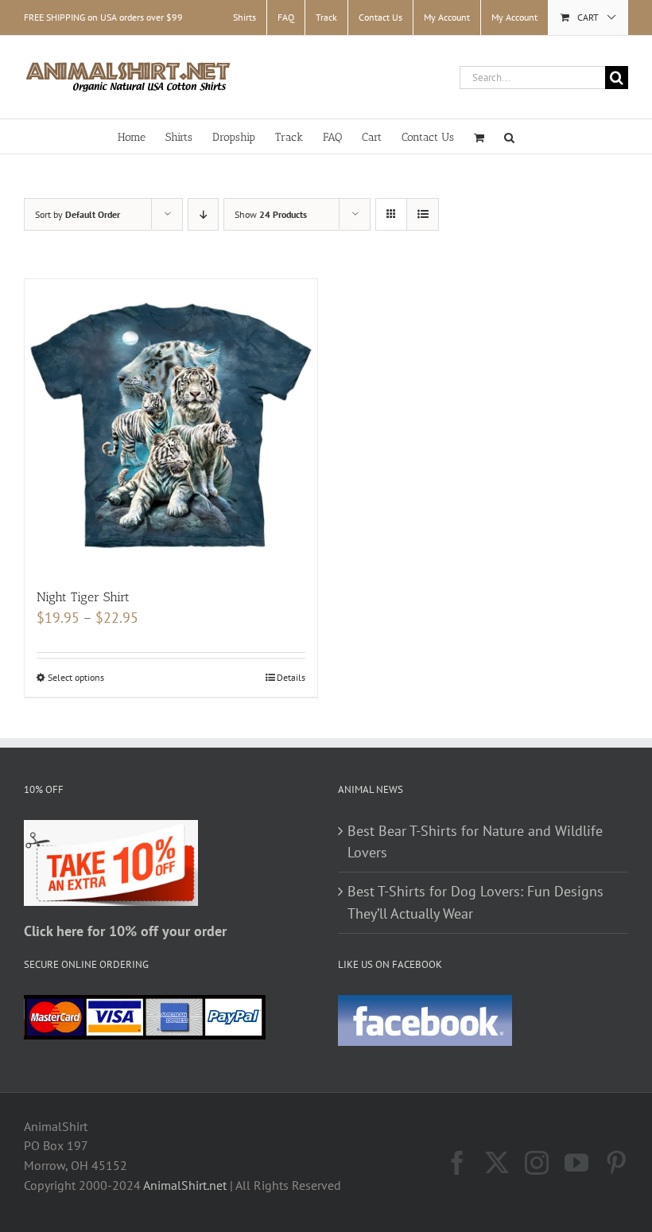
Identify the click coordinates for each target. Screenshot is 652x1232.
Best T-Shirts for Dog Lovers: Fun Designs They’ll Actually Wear (475, 902)
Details (291, 677)
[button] (509, 136)
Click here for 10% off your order (125, 931)
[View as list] (422, 214)
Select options (76, 677)
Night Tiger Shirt (83, 596)
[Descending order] (203, 214)
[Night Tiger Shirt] (171, 425)
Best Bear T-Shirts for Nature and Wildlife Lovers (475, 842)
